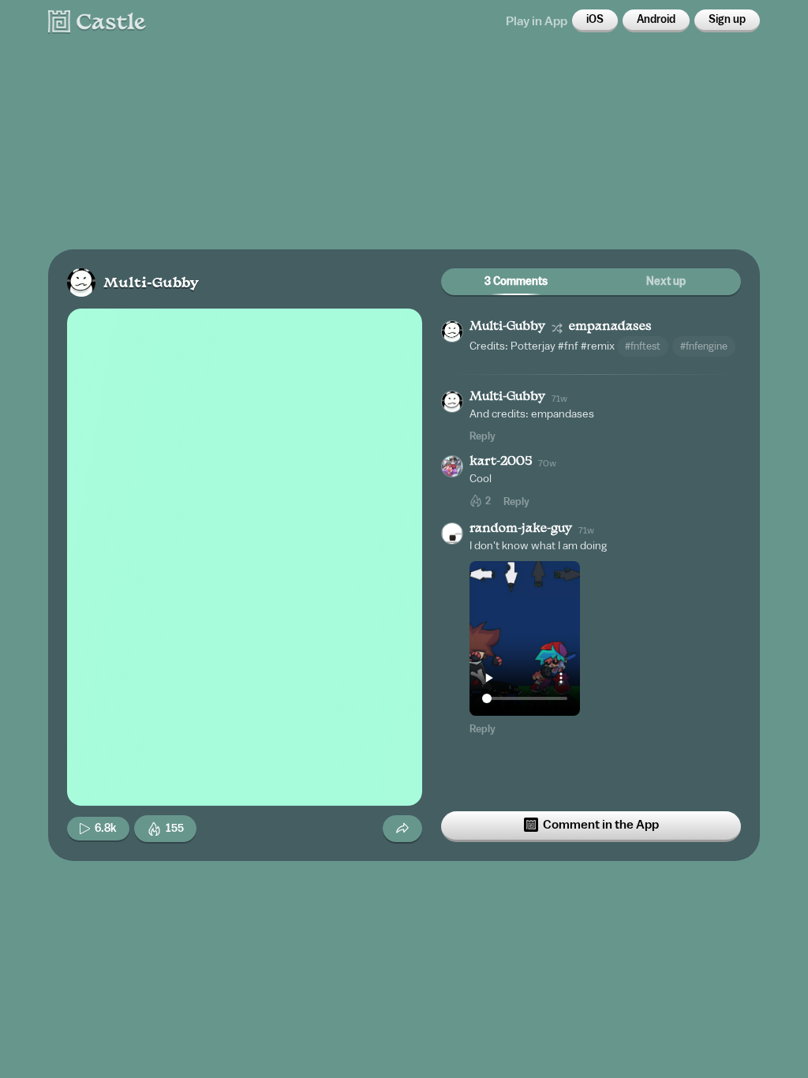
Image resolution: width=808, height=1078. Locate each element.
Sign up (727, 19)
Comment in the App (601, 824)
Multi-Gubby (150, 283)
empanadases (610, 327)
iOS (595, 19)
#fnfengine (704, 346)
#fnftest (642, 346)
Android (656, 19)
